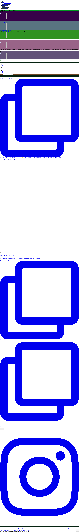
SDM (10, 530)
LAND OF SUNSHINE (3, 9)
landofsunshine (56, 529)
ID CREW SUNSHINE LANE (4, 22)
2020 (2, 65)
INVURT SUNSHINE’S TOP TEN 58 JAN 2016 (6, 30)
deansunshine (21, 529)
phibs (4, 530)
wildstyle (29, 530)
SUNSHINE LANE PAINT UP (4, 52)
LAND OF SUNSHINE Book (6, 4)
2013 (2, 70)
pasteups (1, 530)
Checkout (3, 2)
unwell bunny (25, 530)
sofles (17, 530)
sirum (13, 530)
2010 (2, 72)
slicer (15, 530)
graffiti (4, 12)
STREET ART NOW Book (5, 7)
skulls (14, 530)
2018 (2, 66)
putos (5, 530)
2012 (2, 71)
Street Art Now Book (5, 8)
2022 (2, 63)
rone (8, 530)
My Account (3, 6)
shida (11, 530)
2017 (2, 67)
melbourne (69, 529)
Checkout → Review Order (7, 3)
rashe (7, 530)
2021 (2, 64)
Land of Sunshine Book (5, 5)
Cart (2, 1)
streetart (22, 530)
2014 (2, 69)
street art (9, 12)
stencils (19, 530)
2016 (2, 68)
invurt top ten (6, 12)
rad (6, 530)
